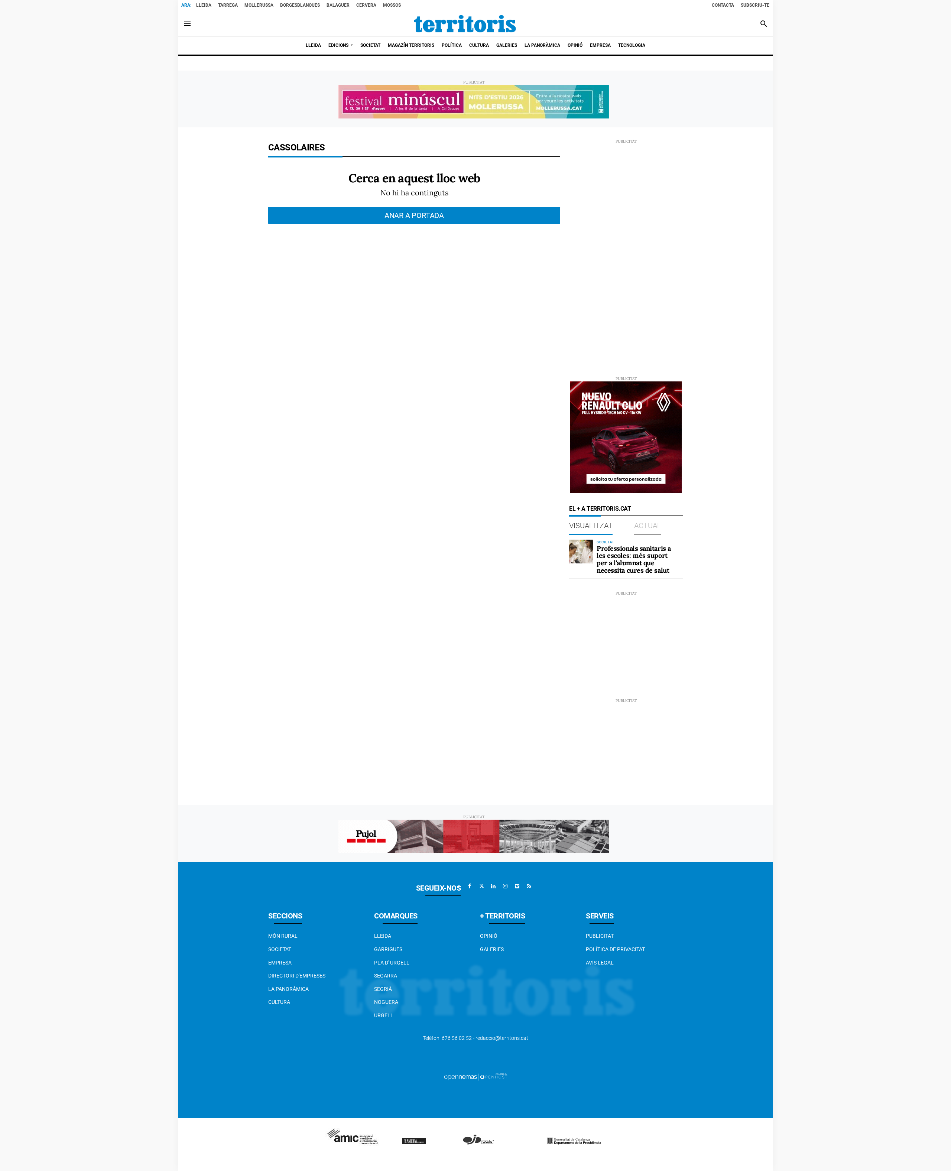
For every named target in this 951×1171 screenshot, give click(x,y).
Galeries (492, 949)
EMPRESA (280, 963)
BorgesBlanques (300, 5)
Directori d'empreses (296, 976)
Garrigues (388, 949)
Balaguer (338, 5)
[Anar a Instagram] (505, 886)
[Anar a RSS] (529, 886)
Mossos (392, 5)
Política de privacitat (615, 949)
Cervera (366, 5)
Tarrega (228, 5)
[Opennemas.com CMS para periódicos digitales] (475, 1077)
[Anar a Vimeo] (517, 886)
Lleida (203, 5)
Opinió (488, 936)
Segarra (385, 976)
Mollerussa (258, 5)
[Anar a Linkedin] (493, 886)
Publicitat (600, 936)
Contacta (723, 5)
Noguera (386, 1002)
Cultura (279, 1002)
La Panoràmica (288, 989)
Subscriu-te (755, 5)
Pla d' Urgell (391, 963)
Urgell (383, 1015)
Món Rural (283, 936)
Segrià (383, 989)
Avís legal (600, 963)
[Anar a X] (481, 886)
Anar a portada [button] (414, 215)
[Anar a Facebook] (470, 886)
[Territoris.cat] (465, 23)
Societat (279, 949)
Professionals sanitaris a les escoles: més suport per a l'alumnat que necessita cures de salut (634, 559)
